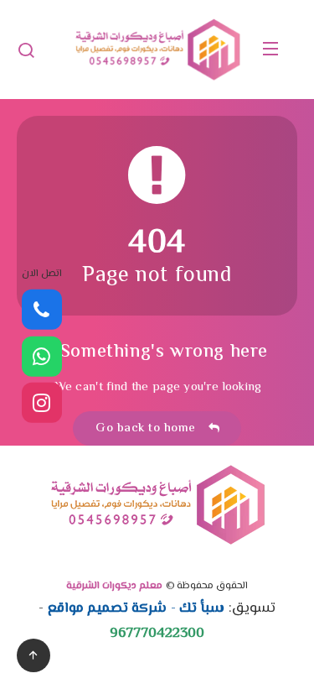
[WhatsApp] (42, 356)
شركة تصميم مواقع (107, 608)
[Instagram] (42, 403)
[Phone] (42, 310)
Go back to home (149, 428)
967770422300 (157, 634)
